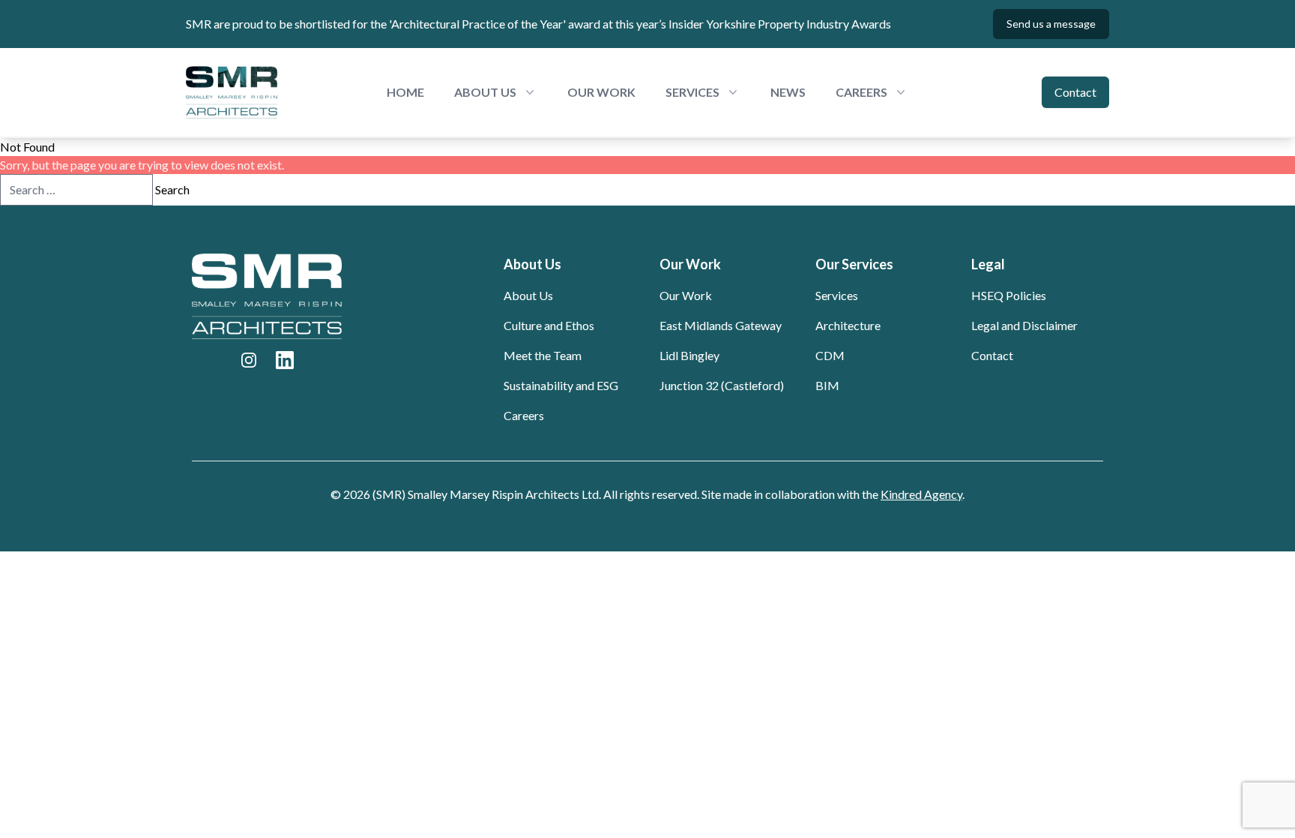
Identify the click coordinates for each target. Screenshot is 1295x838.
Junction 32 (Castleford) (721, 385)
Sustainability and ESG (561, 385)
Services (836, 295)
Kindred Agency (921, 494)
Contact (1075, 92)
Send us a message (1051, 23)
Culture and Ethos (549, 325)
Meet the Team (543, 355)
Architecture (848, 325)
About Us (528, 295)
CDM (830, 355)
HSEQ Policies (1008, 295)
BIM (827, 385)
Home (405, 92)
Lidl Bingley (689, 355)
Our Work (601, 92)
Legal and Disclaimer (1024, 325)
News (788, 92)
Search (172, 189)
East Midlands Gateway (720, 325)
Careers (524, 415)
